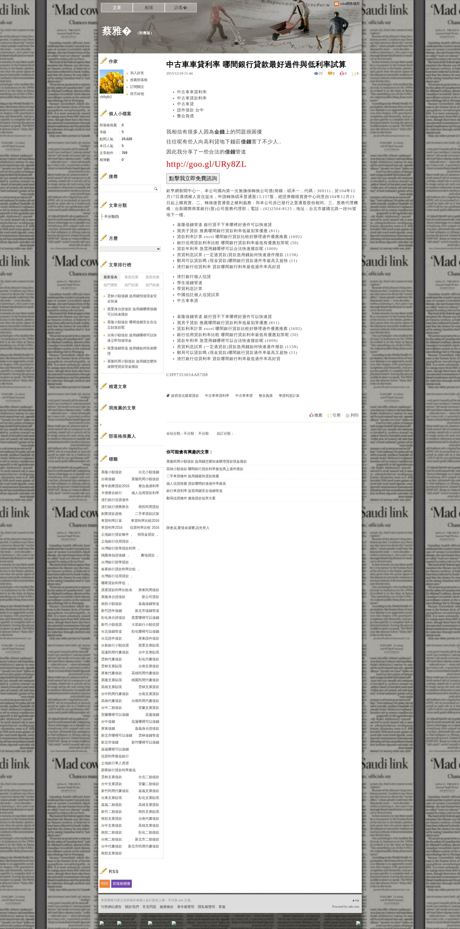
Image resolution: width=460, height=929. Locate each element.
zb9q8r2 (106, 97)
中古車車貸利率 (192, 92)
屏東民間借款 (148, 590)
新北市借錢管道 (147, 611)
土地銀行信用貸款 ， (117, 541)
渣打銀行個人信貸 (194, 276)
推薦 (318, 415)
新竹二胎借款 (111, 812)
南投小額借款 (111, 604)
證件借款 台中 (190, 110)
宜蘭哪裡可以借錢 (115, 715)
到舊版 (144, 33)
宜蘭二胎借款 (148, 784)
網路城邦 (348, 925)
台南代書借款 (148, 819)
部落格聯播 (121, 884)
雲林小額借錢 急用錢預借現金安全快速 (132, 298)
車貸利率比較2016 (145, 521)
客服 (222, 907)
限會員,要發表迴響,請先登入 (188, 528)
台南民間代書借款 (145, 701)
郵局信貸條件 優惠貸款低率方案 (191, 498)
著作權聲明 (185, 907)
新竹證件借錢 (111, 611)
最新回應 (131, 277)
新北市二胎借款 (147, 839)
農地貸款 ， (150, 555)
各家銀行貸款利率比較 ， (120, 569)
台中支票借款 (111, 825)
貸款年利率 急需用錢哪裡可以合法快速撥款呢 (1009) (227, 249)
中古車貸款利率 (192, 98)
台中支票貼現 (148, 652)
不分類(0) (111, 217)
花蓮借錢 (152, 715)
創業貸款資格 (111, 514)
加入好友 (137, 73)
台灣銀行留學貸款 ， (117, 562)
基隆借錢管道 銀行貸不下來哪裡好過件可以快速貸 (224, 225)
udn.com (353, 906)
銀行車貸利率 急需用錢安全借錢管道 (194, 491)
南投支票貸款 (111, 819)
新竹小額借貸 (111, 625)
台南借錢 (108, 479)
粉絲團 (110, 925)
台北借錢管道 (111, 631)
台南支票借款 (148, 666)
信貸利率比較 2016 (144, 528)
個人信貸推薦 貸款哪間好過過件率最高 (196, 484)
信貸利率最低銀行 (115, 756)
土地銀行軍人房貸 (115, 763)
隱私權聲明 (206, 907)
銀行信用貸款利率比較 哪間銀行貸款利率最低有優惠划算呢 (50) (237, 243)
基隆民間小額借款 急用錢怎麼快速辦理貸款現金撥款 (206, 461)
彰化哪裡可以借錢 (145, 631)
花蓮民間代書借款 (115, 652)
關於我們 (132, 907)
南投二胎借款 (111, 832)
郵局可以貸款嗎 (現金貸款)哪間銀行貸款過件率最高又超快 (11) (237, 260)
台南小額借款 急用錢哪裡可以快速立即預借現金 (132, 337)
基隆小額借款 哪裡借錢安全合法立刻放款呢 (132, 324)
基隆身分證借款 (113, 597)
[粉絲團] (102, 923)
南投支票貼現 (148, 812)
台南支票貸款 (148, 694)
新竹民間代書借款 (115, 791)
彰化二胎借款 (148, 832)
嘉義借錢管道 (148, 604)
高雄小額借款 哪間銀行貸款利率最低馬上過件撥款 (204, 469)
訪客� (180, 7)
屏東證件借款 (148, 638)
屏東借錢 (108, 728)
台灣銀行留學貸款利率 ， (120, 548)
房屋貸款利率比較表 (116, 590)
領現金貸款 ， (148, 534)
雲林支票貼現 (111, 666)
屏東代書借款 (111, 673)
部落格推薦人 (122, 436)
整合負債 (185, 116)
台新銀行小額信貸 (115, 645)
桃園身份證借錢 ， (115, 555)
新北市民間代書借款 (143, 846)
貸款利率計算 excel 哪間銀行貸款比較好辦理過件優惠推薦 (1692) (239, 237)
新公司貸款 (150, 597)
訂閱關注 (137, 87)
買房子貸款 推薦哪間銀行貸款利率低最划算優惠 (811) (228, 231)
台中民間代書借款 (115, 694)
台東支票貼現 (111, 798)
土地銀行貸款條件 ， (117, 534)
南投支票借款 (111, 853)
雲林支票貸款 (148, 687)
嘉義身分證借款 (147, 728)
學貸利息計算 (190, 288)
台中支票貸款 (111, 784)
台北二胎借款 (148, 777)
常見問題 (149, 907)
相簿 (149, 7)
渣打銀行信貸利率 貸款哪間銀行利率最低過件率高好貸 (229, 267)
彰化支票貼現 (148, 798)
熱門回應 (131, 285)
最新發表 (110, 277)
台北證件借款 (111, 638)
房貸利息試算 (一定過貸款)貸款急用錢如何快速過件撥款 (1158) (237, 255)
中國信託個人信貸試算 (198, 295)
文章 (117, 7)
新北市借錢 (109, 742)
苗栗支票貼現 (148, 645)
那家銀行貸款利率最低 (118, 770)
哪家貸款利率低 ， (115, 583)
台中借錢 (108, 722)
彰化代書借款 (148, 659)
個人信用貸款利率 (145, 493)
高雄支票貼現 (111, 687)
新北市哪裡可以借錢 (116, 735)
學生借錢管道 (190, 283)
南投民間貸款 (148, 507)
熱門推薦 (152, 285)
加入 (334, 925)
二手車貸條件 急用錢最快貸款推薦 (192, 476)
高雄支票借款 (148, 825)
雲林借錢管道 (148, 735)
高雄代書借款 (111, 701)
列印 (355, 415)
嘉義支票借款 (148, 791)
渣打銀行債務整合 (115, 507)
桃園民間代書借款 (145, 680)
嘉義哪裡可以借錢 (115, 749)
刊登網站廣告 (111, 907)
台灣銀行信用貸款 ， (117, 576)
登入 (324, 925)
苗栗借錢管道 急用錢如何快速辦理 (132, 351)
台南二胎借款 (111, 839)
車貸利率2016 (111, 528)
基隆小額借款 (111, 472)
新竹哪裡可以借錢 (145, 742)
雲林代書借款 (111, 659)
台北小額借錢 (148, 472)
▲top (355, 900)
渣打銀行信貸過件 (115, 500)
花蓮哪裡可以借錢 (145, 722)
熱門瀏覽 (110, 285)
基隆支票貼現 (111, 680)
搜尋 (156, 188)
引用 (336, 415)
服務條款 (167, 907)
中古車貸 (185, 104)
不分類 (189, 433)
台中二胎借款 (111, 708)
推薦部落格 (138, 80)
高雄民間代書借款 (145, 673)
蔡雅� (117, 30)
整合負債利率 (148, 486)
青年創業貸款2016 (115, 486)
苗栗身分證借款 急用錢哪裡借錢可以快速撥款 (132, 311)
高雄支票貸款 (148, 805)
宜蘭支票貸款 (148, 708)
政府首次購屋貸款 (185, 396)
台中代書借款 (111, 846)
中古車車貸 (187, 300)
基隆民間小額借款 (145, 479)
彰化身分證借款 (113, 618)
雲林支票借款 (111, 777)
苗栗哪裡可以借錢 (145, 618)
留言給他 (137, 94)
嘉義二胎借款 (111, 805)
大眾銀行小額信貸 (145, 625)
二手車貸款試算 (147, 514)
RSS (104, 884)
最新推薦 (152, 277)
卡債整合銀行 (111, 493)
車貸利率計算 (111, 521)
